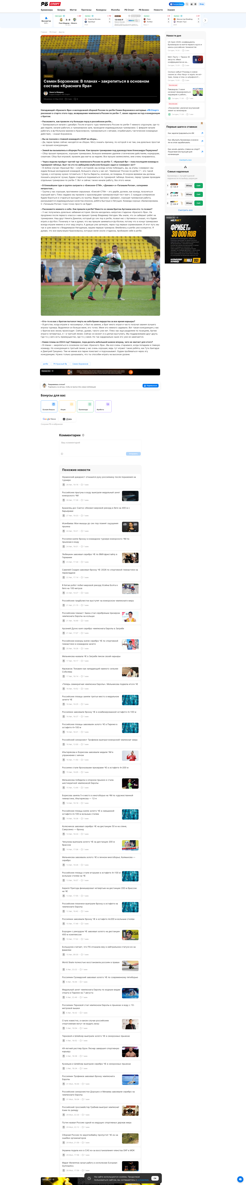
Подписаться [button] (152, 386)
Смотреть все (185, 160)
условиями (143, 1180)
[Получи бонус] (182, 4)
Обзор (189, 185)
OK (155, 1178)
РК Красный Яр (60, 364)
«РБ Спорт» (153, 110)
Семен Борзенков (80, 364)
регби (45, 364)
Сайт (199, 186)
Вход (202, 4)
